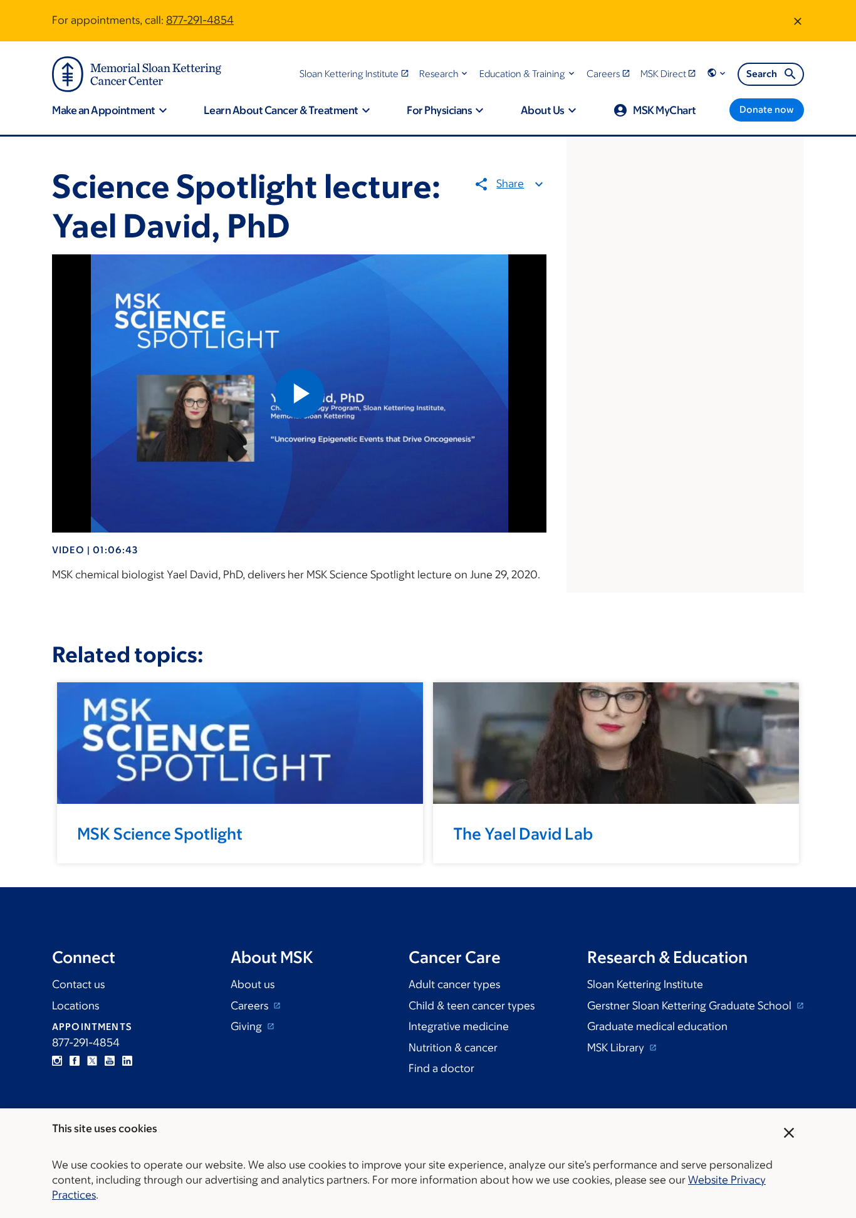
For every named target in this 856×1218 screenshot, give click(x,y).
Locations (75, 1005)
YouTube (110, 1061)
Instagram (57, 1061)
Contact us (78, 984)
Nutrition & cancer (453, 1047)
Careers (251, 1005)
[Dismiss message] (797, 21)
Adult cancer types (454, 984)
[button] (444, 73)
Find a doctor (441, 1068)
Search (761, 73)
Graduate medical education (657, 1026)
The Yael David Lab (523, 833)
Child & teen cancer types (472, 1005)
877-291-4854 (200, 20)
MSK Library (617, 1047)
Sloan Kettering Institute (645, 984)
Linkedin (127, 1061)
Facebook (75, 1061)
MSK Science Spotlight (160, 833)
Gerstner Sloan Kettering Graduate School (690, 1005)
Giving (247, 1026)
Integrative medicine (459, 1026)
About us (252, 984)
